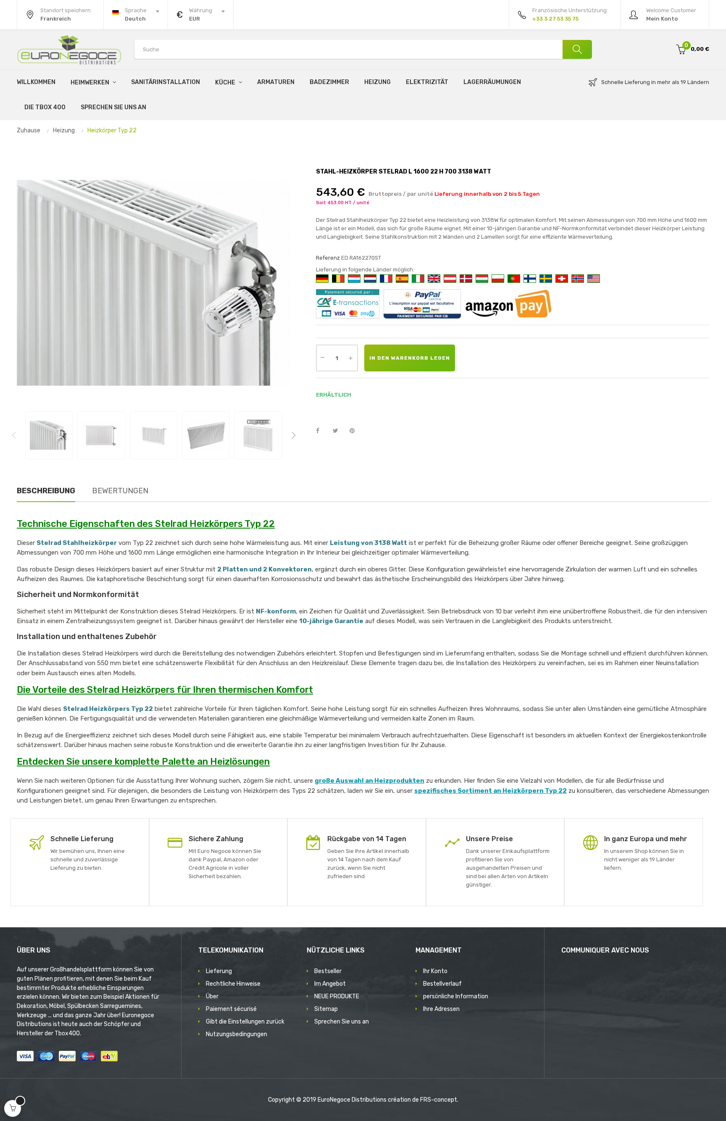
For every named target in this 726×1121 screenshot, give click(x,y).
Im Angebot (330, 983)
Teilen (322, 431)
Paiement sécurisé (231, 1009)
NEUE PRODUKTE (336, 996)
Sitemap (326, 1009)
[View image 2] (101, 435)
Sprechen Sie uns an (341, 1021)
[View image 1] (49, 435)
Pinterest (356, 431)
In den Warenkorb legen (409, 358)
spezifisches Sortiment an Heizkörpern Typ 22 (490, 791)
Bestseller (328, 971)
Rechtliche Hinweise (233, 983)
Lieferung (219, 971)
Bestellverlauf (442, 983)
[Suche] (577, 49)
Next (293, 435)
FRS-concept (438, 1099)
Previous (13, 435)
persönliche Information (455, 996)
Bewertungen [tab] (120, 490)
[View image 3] (154, 435)
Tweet (339, 431)
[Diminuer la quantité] (322, 357)
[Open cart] (12, 1108)
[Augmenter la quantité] (351, 358)
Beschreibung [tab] (46, 490)
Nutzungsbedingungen (236, 1034)
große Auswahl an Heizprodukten (369, 780)
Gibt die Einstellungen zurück (245, 1021)
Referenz (328, 258)
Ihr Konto (435, 971)
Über (212, 996)
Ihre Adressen (441, 1009)
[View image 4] (206, 435)
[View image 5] (258, 435)
